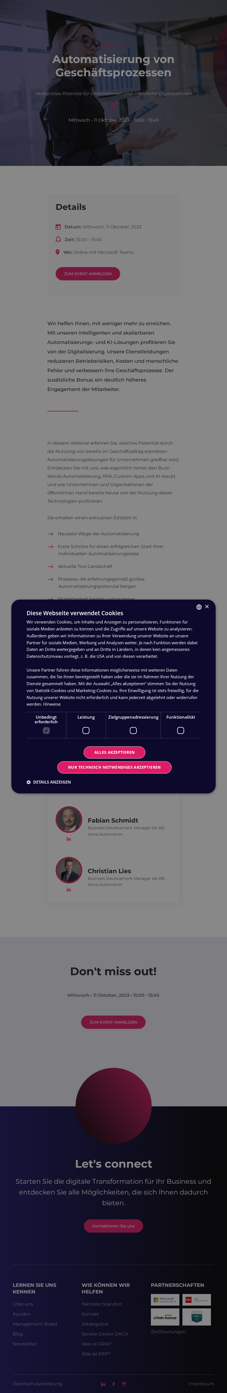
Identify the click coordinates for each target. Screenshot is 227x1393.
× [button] (207, 607)
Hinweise (52, 704)
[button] (49, 782)
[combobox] (199, 607)
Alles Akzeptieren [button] (114, 752)
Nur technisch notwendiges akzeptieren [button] (114, 767)
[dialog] (113, 696)
